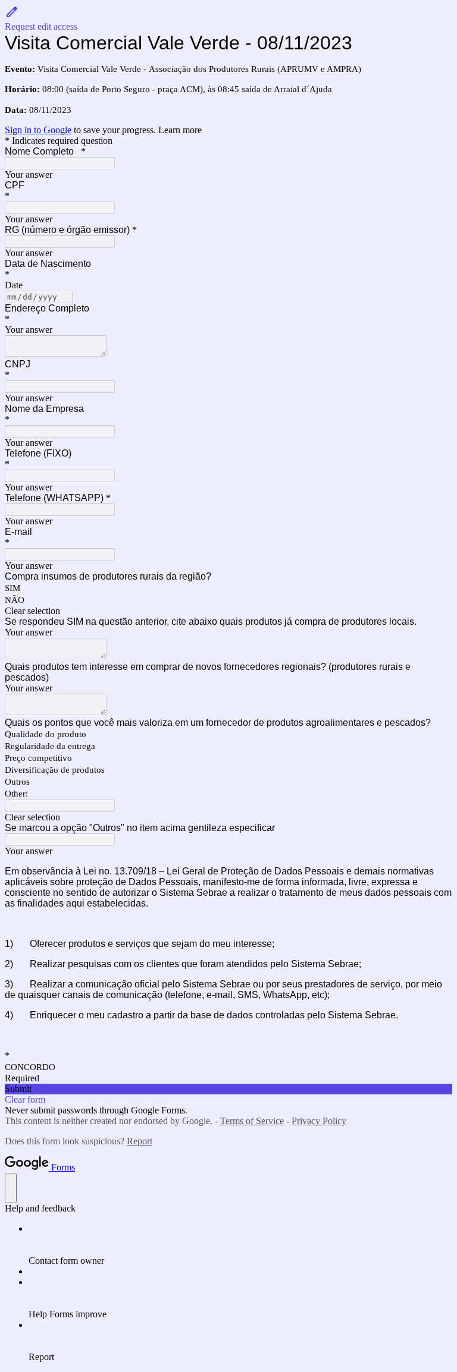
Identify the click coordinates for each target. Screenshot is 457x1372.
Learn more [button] (180, 130)
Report (139, 1141)
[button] (228, 18)
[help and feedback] (11, 1188)
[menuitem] (240, 1244)
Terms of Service (252, 1121)
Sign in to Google (38, 130)
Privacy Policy (319, 1121)
